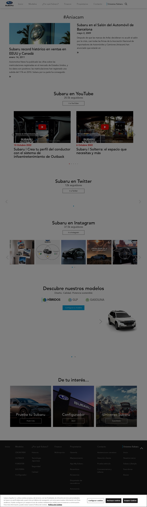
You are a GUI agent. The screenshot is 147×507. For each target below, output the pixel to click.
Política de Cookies (55, 505)
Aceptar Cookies (130, 501)
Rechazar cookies (113, 501)
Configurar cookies (95, 501)
